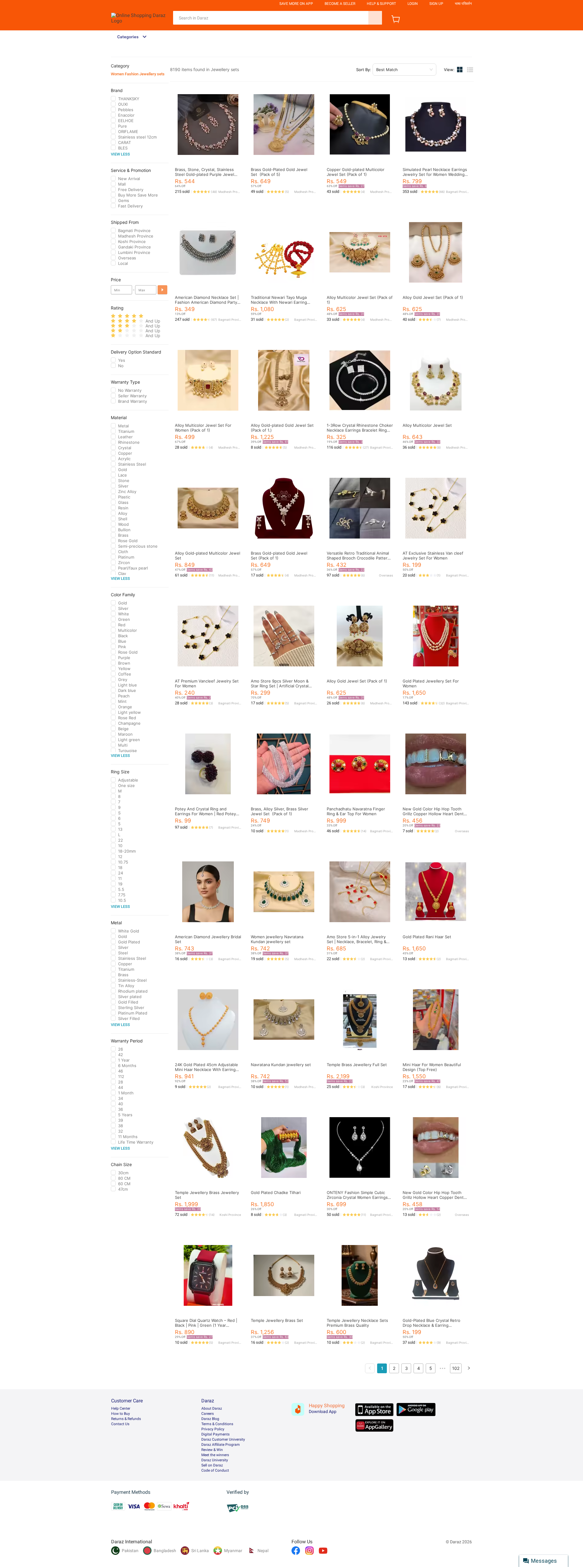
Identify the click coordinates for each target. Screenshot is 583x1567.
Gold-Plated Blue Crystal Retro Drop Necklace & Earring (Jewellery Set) (431, 1325)
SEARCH (375, 18)
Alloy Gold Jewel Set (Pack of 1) (433, 297)
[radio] (113, 316)
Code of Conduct (215, 1470)
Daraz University (214, 1460)
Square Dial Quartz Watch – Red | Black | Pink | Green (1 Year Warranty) (206, 1325)
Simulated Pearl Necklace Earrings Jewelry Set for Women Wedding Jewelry (435, 174)
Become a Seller (340, 4)
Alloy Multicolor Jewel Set (427, 425)
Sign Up (436, 4)
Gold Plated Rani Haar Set (427, 936)
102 (455, 1368)
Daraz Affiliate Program (220, 1444)
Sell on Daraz (212, 1465)
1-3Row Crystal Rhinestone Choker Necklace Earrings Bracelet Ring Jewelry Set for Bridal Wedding (360, 430)
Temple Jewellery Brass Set (277, 1320)
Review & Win (212, 1450)
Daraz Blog (210, 1419)
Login (412, 4)
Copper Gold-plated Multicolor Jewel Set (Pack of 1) (355, 172)
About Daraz (211, 1408)
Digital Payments (215, 1434)
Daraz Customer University (223, 1439)
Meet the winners (215, 1455)
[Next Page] (469, 1368)
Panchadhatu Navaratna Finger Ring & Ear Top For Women (356, 811)
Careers (207, 1413)
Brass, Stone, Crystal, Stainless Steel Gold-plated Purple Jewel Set (204, 174)
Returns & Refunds (126, 1419)
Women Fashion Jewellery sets (138, 74)
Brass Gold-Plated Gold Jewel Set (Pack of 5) (279, 172)
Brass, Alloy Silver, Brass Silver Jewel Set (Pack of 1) (279, 811)
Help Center (120, 1408)
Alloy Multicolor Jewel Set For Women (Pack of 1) (203, 428)
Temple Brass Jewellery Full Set (357, 1064)
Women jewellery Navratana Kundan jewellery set (277, 939)
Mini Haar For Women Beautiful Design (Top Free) (432, 1067)
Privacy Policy (212, 1429)
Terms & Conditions (217, 1424)
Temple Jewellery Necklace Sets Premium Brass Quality (357, 1323)
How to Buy (120, 1413)
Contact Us (120, 1424)
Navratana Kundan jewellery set (281, 1064)
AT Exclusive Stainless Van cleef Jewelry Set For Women (433, 555)
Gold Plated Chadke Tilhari (276, 1192)
